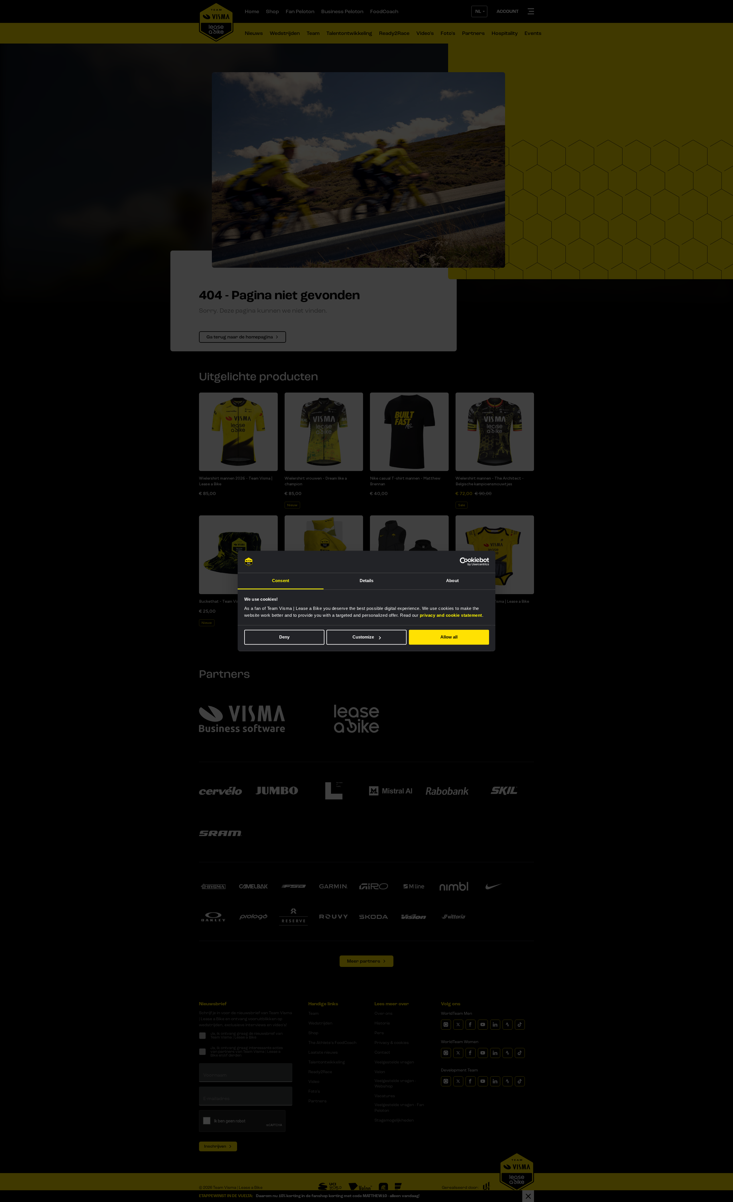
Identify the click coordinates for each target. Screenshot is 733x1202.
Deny (284, 637)
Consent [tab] (280, 580)
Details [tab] (367, 580)
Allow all (449, 637)
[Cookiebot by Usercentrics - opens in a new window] (464, 561)
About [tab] (452, 580)
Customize (363, 637)
